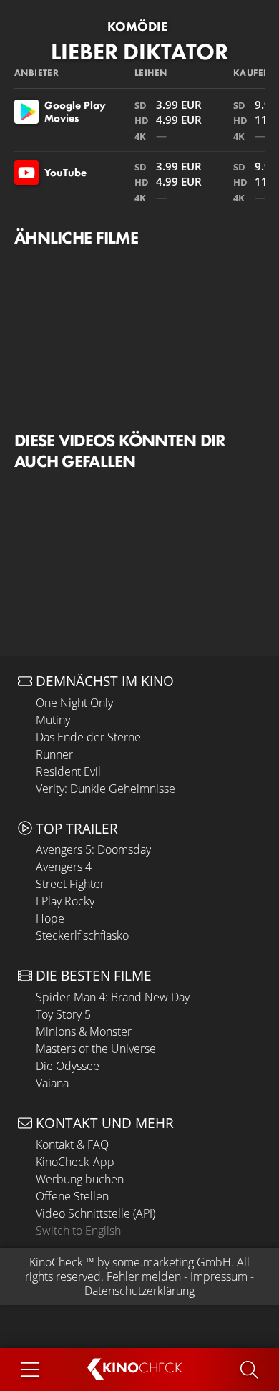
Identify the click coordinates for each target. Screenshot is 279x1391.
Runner (54, 754)
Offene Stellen (72, 1196)
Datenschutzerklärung (139, 1291)
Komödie (137, 26)
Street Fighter (70, 884)
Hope (50, 918)
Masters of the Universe (96, 1048)
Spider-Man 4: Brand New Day (113, 997)
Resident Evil (68, 771)
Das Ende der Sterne (88, 737)
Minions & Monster (84, 1031)
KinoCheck (56, 1262)
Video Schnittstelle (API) (95, 1213)
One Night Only (74, 703)
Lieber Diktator (139, 52)
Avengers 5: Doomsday (93, 849)
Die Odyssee (67, 1066)
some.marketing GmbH (171, 1262)
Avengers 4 (64, 867)
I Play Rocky (65, 901)
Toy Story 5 (63, 1014)
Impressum (219, 1276)
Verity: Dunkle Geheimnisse (105, 788)
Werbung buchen (80, 1179)
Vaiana (52, 1083)
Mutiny (53, 720)
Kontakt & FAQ (72, 1144)
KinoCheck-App (75, 1162)
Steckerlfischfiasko (82, 935)
